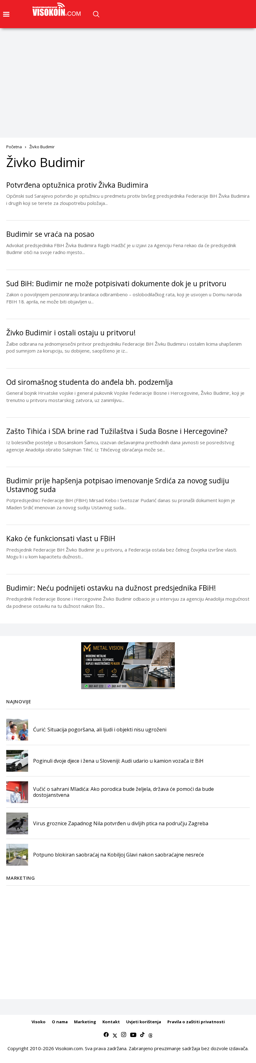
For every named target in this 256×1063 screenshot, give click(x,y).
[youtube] (133, 1034)
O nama (60, 1022)
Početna (14, 147)
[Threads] (150, 1034)
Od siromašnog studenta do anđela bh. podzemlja (89, 382)
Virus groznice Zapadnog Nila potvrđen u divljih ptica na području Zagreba (120, 823)
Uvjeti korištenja (143, 1022)
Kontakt (111, 1022)
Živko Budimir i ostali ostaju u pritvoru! (71, 333)
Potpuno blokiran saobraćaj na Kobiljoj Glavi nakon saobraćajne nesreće (118, 854)
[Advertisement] (128, 75)
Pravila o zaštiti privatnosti (196, 1022)
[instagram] (123, 1034)
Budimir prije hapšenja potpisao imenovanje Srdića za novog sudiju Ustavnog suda (117, 485)
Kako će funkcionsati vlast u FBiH (60, 538)
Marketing (85, 1022)
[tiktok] (142, 1034)
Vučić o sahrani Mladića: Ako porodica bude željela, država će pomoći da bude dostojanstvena (123, 792)
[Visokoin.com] (58, 9)
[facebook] (106, 1034)
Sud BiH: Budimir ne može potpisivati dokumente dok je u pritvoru (116, 283)
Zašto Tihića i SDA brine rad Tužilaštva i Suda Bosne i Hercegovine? (117, 431)
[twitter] (115, 1034)
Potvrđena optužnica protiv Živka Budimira (77, 185)
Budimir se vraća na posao (50, 234)
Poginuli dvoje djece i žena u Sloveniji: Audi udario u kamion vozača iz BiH (118, 760)
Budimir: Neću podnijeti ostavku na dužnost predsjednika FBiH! (111, 588)
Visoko (39, 1022)
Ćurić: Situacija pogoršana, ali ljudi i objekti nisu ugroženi (99, 729)
